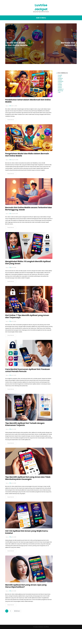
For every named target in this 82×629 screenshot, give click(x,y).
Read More (10, 119)
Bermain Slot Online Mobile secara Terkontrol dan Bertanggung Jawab (41, 45)
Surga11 (59, 77)
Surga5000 (60, 81)
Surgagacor (61, 89)
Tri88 (59, 92)
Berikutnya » (17, 611)
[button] (9, 43)
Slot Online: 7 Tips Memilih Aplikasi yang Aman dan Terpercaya (27, 316)
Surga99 (60, 84)
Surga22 (60, 87)
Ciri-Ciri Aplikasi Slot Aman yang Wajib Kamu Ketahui (26, 532)
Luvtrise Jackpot (41, 7)
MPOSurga (60, 90)
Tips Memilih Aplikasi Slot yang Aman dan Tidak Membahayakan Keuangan (27, 478)
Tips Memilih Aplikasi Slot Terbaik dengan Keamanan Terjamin (25, 424)
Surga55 (60, 86)
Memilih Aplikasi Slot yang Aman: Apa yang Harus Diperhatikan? (26, 586)
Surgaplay (60, 78)
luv (36, 50)
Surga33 (60, 80)
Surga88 (60, 75)
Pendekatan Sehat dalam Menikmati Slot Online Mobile (28, 100)
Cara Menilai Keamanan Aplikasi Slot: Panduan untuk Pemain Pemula (27, 370)
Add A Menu (41, 18)
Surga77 (60, 83)
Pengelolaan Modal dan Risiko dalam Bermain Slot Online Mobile (27, 154)
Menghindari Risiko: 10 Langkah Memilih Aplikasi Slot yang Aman (28, 262)
